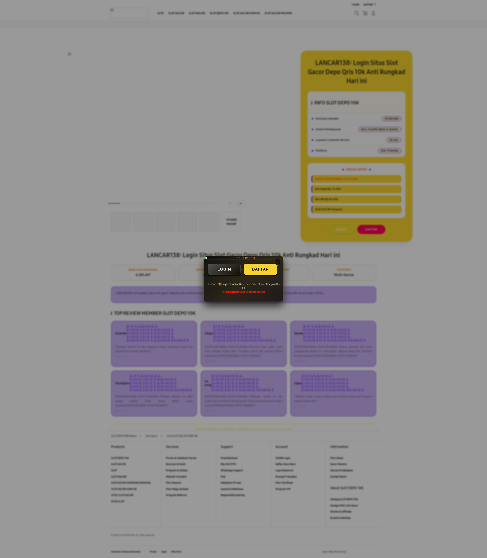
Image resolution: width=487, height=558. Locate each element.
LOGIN (224, 269)
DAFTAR (260, 269)
